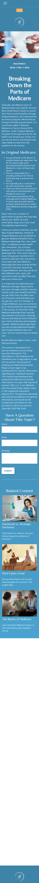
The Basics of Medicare (16, 619)
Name (4, 424)
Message (6, 450)
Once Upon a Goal (13, 573)
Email (4, 437)
